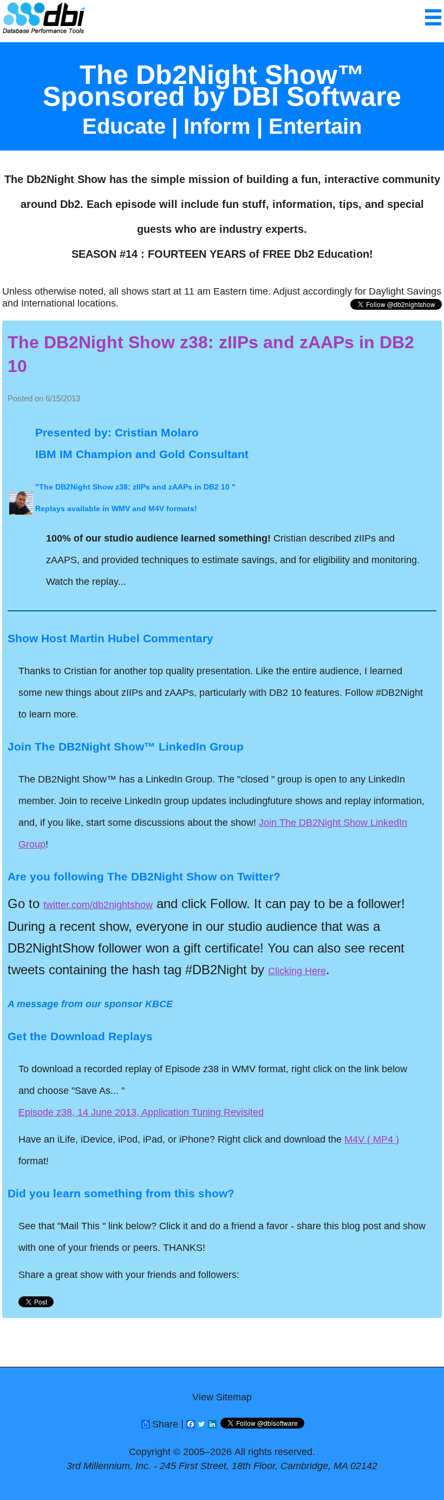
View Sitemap (222, 1397)
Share (165, 1424)
